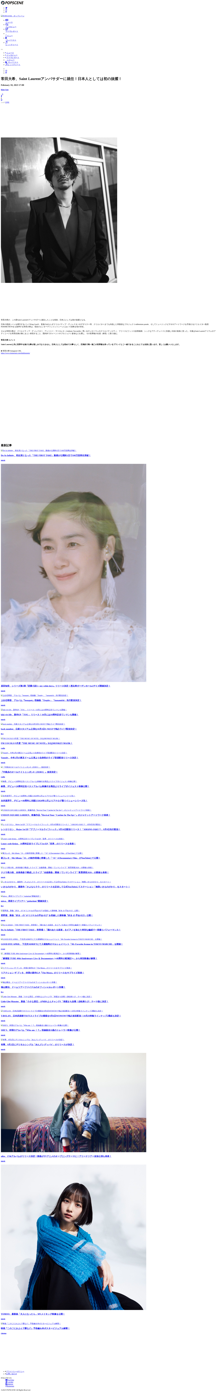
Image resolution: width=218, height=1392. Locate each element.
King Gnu (5, 90)
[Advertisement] (109, 120)
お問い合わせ (11, 1374)
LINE (7, 102)
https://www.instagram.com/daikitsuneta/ (15, 353)
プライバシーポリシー (15, 1371)
